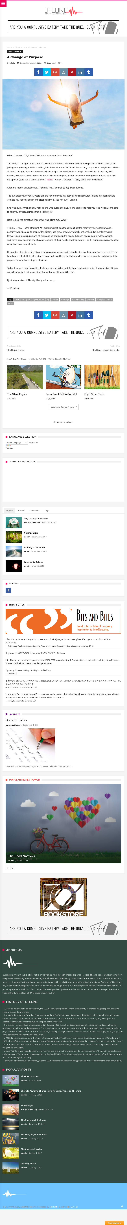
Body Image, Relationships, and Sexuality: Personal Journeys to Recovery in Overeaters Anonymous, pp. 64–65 (51, 646)
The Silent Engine (17, 394)
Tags (47, 510)
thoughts (101, 299)
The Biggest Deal (15, 348)
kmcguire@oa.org (32, 522)
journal (55, 299)
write (10, 303)
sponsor (90, 299)
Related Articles (16, 359)
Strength (53, 1207)
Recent (21, 510)
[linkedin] (80, 72)
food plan (19, 299)
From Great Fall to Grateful (61, 394)
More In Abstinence (59, 359)
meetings (65, 299)
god (28, 299)
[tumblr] (88, 72)
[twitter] (47, 72)
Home (9, 47)
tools (109, 299)
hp (48, 299)
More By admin (37, 359)
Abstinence (20, 47)
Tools (49, 179)
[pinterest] (72, 72)
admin (12, 63)
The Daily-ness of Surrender (106, 348)
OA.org (74, 1207)
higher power (38, 299)
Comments (34, 510)
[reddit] (63, 72)
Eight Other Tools (94, 394)
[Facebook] (8, 590)
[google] (55, 72)
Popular (9, 510)
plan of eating (78, 299)
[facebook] (38, 72)
